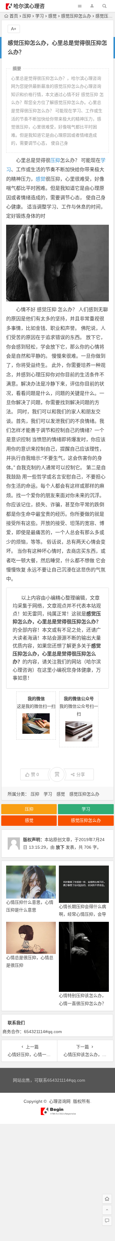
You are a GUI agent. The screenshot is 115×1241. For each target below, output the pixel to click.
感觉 (52, 15)
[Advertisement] (57, 1181)
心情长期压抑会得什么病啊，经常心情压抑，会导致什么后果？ (82, 914)
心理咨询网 (60, 1101)
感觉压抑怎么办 (76, 15)
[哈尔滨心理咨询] (57, 1113)
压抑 (26, 15)
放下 (60, 847)
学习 (39, 15)
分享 (80, 774)
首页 (14, 15)
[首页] (107, 1199)
